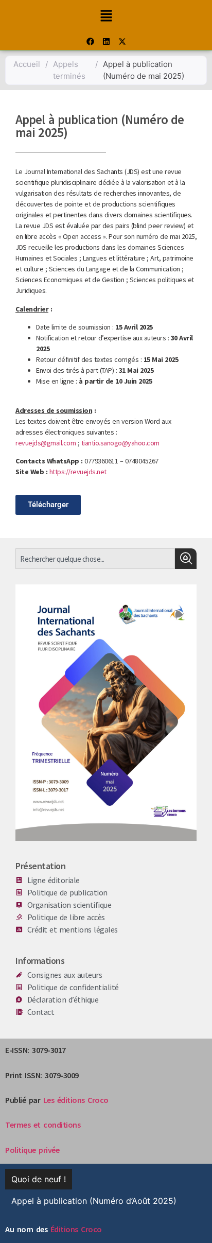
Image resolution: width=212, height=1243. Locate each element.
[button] (106, 16)
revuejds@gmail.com (45, 442)
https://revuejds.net (78, 471)
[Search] (186, 558)
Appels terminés (69, 70)
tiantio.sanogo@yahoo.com (120, 442)
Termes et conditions (42, 1124)
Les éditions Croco (76, 1100)
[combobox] (95, 558)
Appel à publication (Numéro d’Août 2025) (93, 1201)
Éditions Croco (76, 1229)
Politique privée (32, 1150)
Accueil (26, 64)
